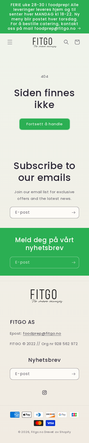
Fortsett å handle (44, 124)
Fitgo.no (37, 432)
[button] (9, 42)
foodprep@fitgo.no (42, 333)
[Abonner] (73, 212)
